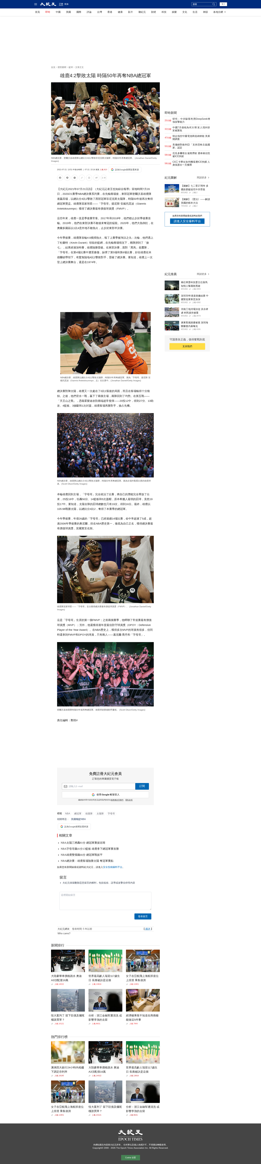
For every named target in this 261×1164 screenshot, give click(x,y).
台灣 (99, 12)
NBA (67, 813)
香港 (109, 12)
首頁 (37, 12)
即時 (47, 12)
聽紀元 (142, 12)
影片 (130, 12)
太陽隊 (100, 813)
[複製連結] (82, 178)
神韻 (205, 12)
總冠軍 (77, 813)
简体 (66, 4)
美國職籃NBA (78, 819)
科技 (164, 12)
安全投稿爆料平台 (112, 867)
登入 (223, 4)
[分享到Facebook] (60, 178)
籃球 (71, 67)
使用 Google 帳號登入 (108, 795)
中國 (58, 12)
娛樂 (174, 12)
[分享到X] (75, 178)
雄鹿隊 (89, 813)
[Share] (53, 984)
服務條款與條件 (117, 800)
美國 (68, 12)
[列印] (89, 178)
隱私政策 (129, 800)
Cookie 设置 (130, 1157)
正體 (61, 4)
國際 (78, 12)
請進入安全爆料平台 (187, 221)
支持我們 (187, 346)
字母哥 (111, 813)
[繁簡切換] (104, 178)
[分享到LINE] (67, 178)
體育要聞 (62, 67)
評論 (89, 12)
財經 (153, 12)
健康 (120, 12)
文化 (184, 12)
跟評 (148, 929)
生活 (195, 12)
